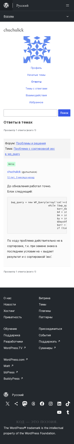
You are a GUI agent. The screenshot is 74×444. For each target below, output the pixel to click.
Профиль (36, 67)
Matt (9, 366)
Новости (10, 304)
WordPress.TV (15, 348)
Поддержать (49, 341)
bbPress (11, 372)
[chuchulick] (37, 50)
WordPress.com (16, 359)
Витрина (44, 298)
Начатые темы (36, 74)
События (45, 335)
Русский (18, 395)
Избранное (36, 102)
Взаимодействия (36, 95)
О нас (7, 298)
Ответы (36, 81)
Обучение (10, 329)
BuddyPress (13, 378)
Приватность (13, 317)
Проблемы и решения (31, 143)
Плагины (45, 311)
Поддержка (12, 335)
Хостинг (9, 311)
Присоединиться (50, 329)
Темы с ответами (36, 88)
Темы (42, 304)
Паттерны (45, 317)
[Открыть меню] (68, 5)
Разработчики (13, 341)
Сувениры (47, 348)
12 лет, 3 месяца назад (20, 177)
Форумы (9, 16)
